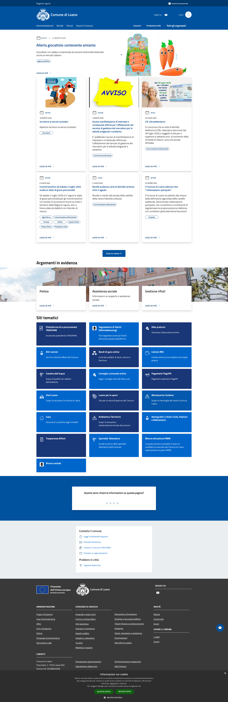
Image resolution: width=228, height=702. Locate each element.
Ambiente (119, 628)
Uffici (38, 623)
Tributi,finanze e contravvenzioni (129, 623)
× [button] (225, 673)
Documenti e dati (44, 642)
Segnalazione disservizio (86, 666)
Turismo (79, 642)
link (139, 686)
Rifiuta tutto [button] (124, 691)
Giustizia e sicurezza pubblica (128, 619)
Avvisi (44, 38)
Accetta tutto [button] (103, 692)
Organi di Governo (44, 614)
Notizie (48, 113)
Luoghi (157, 637)
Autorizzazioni (121, 638)
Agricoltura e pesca (123, 642)
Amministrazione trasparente (128, 661)
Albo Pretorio (120, 666)
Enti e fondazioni (43, 628)
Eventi (156, 641)
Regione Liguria (43, 3)
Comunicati (159, 619)
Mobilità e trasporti (84, 647)
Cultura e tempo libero (85, 619)
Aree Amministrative (45, 619)
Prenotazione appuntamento (88, 661)
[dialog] (114, 686)
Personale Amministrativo (48, 638)
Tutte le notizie (112, 253)
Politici (39, 633)
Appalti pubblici (82, 633)
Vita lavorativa (82, 623)
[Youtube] (165, 14)
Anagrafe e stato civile (85, 614)
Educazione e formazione (126, 614)
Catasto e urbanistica (84, 638)
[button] (114, 697)
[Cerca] (188, 14)
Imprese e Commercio (85, 628)
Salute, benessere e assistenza (128, 633)
